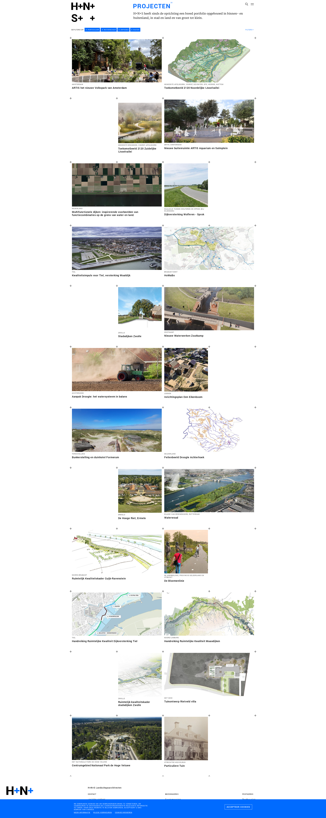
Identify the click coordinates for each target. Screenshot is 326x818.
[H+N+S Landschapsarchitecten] (19, 797)
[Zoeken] (246, 4)
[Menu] (252, 4)
